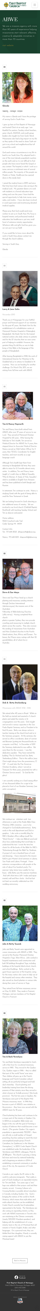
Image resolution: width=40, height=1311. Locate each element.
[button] (35, 5)
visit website (8, 45)
